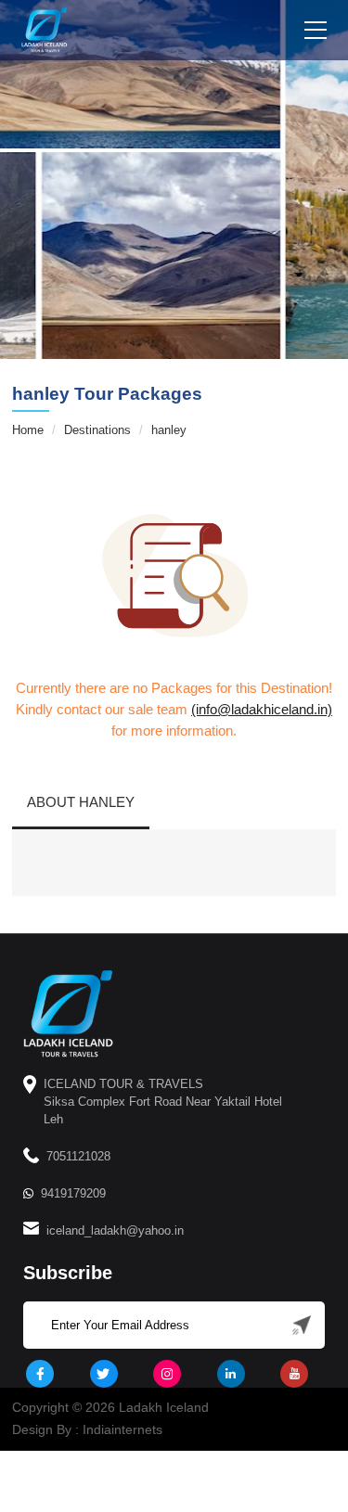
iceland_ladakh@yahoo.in (115, 1230)
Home (28, 430)
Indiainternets (122, 1429)
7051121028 (78, 1156)
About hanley (81, 802)
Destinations (97, 430)
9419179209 (73, 1193)
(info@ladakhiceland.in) (261, 709)
